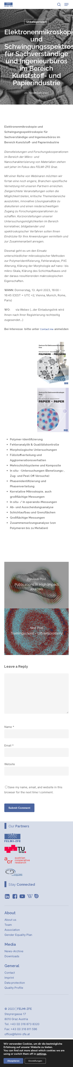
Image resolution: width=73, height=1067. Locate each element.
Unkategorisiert (36, 21)
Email (9, 745)
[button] (66, 4)
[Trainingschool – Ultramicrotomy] (36, 631)
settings (41, 1054)
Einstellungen (35, 1060)
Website (9, 764)
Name (9, 727)
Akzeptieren (13, 1060)
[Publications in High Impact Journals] (36, 585)
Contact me (47, 329)
